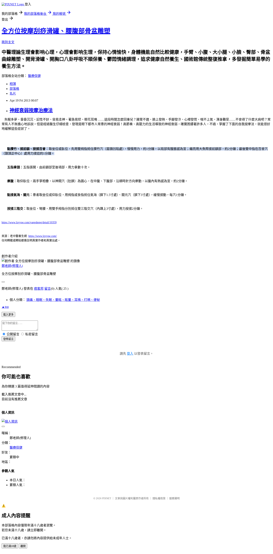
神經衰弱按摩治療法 (31, 110)
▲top (5, 306)
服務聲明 (174, 498)
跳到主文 (8, 42)
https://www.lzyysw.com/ (42, 236)
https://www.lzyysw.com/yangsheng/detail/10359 (29, 222)
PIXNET (106, 498)
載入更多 (8, 314)
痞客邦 (39, 288)
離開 (23, 546)
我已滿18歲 (9, 546)
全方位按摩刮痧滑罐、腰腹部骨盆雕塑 (56, 31)
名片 (13, 93)
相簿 (13, 84)
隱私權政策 (158, 498)
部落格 (14, 88)
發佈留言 (8, 338)
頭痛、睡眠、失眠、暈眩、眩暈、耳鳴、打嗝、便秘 (63, 299)
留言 (47, 288)
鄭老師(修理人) (12, 266)
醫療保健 (34, 76)
